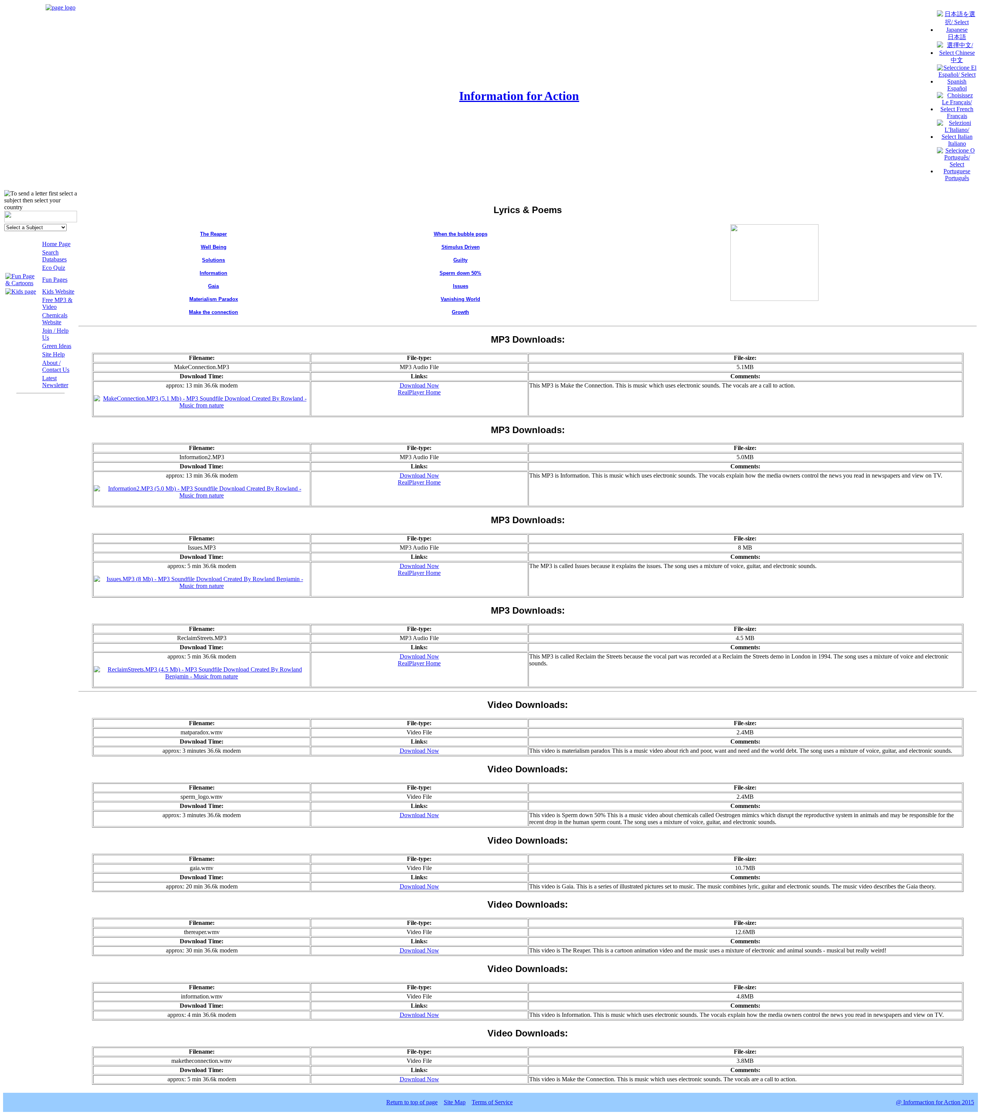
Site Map (455, 1102)
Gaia (213, 286)
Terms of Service (492, 1102)
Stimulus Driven (460, 247)
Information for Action (519, 96)
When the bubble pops (460, 234)
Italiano (957, 143)
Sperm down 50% (460, 273)
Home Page (56, 244)
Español (957, 88)
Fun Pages (54, 279)
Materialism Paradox (213, 299)
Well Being (213, 247)
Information (213, 273)
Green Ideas (56, 346)
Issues (460, 286)
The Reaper (213, 234)
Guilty (460, 260)
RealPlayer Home (419, 392)
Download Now (419, 385)
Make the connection (213, 312)
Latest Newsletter (55, 381)
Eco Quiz (53, 267)
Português (957, 178)
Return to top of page (412, 1102)
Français (957, 116)
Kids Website (58, 291)
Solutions (213, 260)
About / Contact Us (55, 366)
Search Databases (54, 256)
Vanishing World (460, 299)
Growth (460, 312)
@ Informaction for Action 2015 (935, 1102)
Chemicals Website (54, 318)
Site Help (53, 354)
